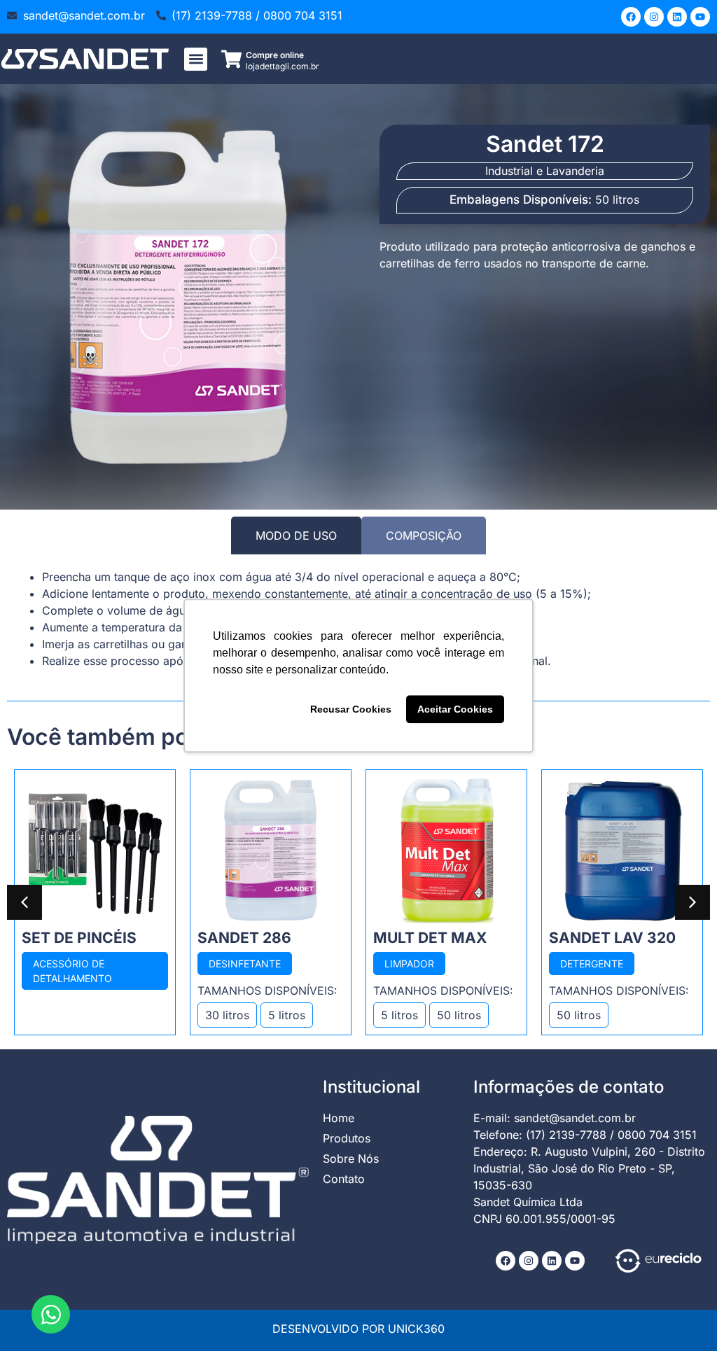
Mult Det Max (430, 937)
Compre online (275, 55)
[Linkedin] (677, 17)
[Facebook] (631, 17)
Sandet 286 (244, 937)
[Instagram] (654, 17)
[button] (195, 59)
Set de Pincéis (79, 937)
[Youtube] (700, 17)
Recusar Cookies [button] (350, 709)
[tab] (296, 535)
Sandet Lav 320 (612, 937)
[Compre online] (231, 59)
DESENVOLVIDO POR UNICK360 (358, 1329)
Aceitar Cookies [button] (455, 709)
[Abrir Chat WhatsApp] (51, 1314)
